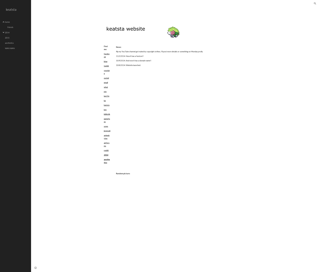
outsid (106, 78)
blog (105, 61)
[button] (315, 3)
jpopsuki (107, 131)
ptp (105, 92)
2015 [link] (7, 37)
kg (105, 101)
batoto (107, 105)
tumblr (106, 66)
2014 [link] (7, 32)
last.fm (106, 96)
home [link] (7, 22)
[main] (107, 104)
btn (105, 110)
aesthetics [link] (9, 43)
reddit (106, 150)
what (106, 87)
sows (106, 126)
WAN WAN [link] (10, 48)
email (106, 83)
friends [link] (10, 27)
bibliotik (107, 114)
